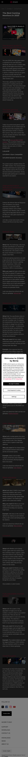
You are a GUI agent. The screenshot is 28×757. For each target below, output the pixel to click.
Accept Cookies (14, 384)
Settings (14, 396)
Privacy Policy (19, 378)
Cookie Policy (8, 378)
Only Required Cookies (14, 390)
